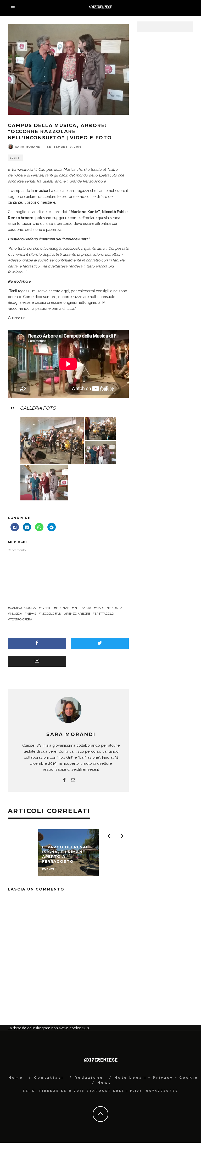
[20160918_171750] (44, 482)
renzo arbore (78, 613)
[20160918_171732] (100, 451)
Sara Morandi (28, 147)
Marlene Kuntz (109, 608)
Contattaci (49, 1104)
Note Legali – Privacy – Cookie (156, 1104)
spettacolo (104, 613)
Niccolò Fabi (51, 613)
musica (16, 613)
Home (15, 1104)
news (31, 613)
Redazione (89, 1104)
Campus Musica (23, 608)
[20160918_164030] (52, 440)
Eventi (15, 158)
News (104, 1109)
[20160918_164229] (100, 427)
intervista (82, 608)
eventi (46, 608)
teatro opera (21, 619)
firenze (62, 608)
